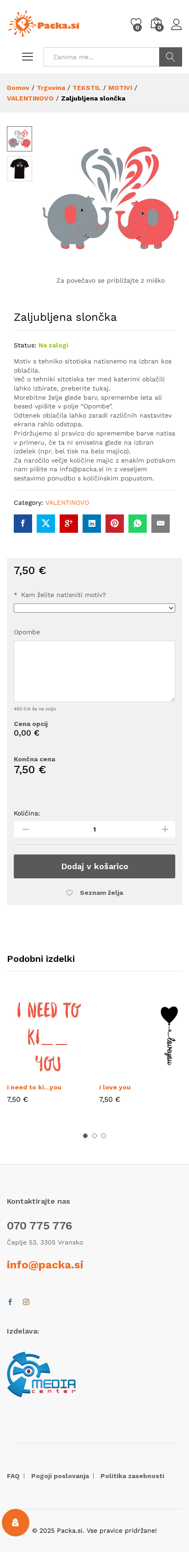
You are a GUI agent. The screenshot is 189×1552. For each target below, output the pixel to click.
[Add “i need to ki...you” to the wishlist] (70, 1072)
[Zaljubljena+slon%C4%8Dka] (46, 523)
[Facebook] (10, 1302)
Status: (25, 345)
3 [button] (103, 1135)
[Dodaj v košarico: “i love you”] (120, 1072)
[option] (48, 1055)
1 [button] (85, 1135)
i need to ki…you (34, 1087)
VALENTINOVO (67, 502)
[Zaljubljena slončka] (23, 523)
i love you (115, 1087)
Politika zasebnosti (132, 1475)
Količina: (27, 813)
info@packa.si (45, 1264)
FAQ (13, 1475)
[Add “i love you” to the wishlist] (162, 1072)
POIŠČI (170, 57)
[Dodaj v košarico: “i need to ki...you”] (27, 1072)
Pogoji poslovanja (60, 1475)
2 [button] (94, 1135)
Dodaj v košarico (94, 866)
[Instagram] (26, 1302)
